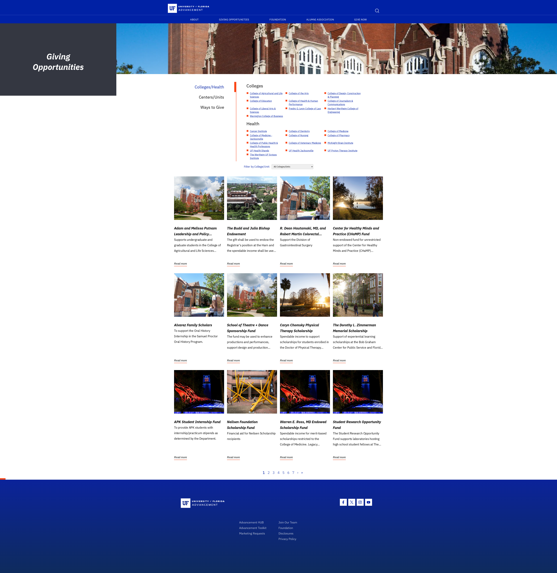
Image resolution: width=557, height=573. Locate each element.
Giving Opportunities (234, 19)
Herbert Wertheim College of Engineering (343, 110)
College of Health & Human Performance (303, 102)
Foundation (278, 19)
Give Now (360, 19)
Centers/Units (211, 97)
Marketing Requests (252, 533)
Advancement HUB (251, 522)
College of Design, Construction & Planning (344, 95)
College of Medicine (338, 131)
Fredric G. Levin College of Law (305, 108)
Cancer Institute (258, 131)
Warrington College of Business (266, 116)
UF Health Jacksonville (301, 150)
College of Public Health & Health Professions (264, 144)
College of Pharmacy (339, 135)
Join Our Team (287, 522)
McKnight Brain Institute (340, 142)
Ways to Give (212, 107)
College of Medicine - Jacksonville (261, 137)
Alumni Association (320, 19)
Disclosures (285, 533)
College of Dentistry (299, 131)
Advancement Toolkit (252, 528)
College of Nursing (298, 135)
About (194, 19)
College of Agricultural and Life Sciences (266, 95)
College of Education (261, 100)
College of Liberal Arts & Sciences (263, 110)
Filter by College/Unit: (257, 166)
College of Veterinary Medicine (305, 142)
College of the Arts (299, 93)
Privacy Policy (287, 539)
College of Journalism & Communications (340, 102)
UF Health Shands (259, 150)
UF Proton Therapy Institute (342, 150)
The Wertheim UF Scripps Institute (263, 156)
